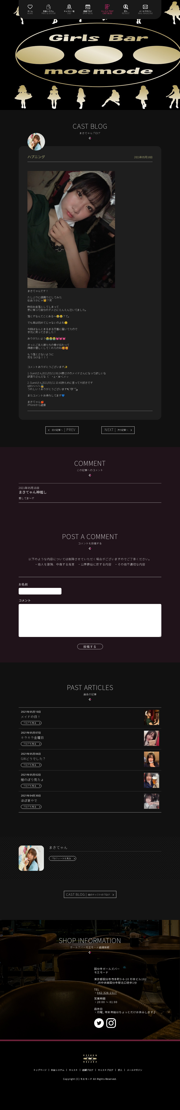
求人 (120, 1070)
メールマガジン (134, 1070)
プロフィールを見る (61, 858)
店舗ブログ (87, 1070)
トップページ (40, 1070)
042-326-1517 (107, 992)
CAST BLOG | (88, 894)
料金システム (57, 1070)
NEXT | (116, 429)
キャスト (73, 1070)
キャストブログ (105, 1070)
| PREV (64, 429)
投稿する (90, 646)
